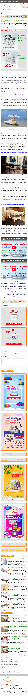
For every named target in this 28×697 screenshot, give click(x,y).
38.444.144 (15, 288)
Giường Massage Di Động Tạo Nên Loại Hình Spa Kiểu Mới (13, 21)
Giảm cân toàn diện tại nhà (6, 667)
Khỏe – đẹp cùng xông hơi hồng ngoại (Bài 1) (9, 662)
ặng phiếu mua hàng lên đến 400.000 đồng (12, 550)
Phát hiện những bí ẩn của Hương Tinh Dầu (9, 666)
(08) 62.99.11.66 (9, 288)
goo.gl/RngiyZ (11, 72)
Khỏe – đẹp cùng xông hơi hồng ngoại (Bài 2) (9, 664)
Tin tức (13, 1)
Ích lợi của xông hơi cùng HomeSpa (8, 659)
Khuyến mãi (17, 1)
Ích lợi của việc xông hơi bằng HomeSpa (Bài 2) (10, 661)
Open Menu (1, 1)
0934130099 (25, 7)
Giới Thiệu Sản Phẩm (12, 13)
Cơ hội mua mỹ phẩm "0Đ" (8, 549)
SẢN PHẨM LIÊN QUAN (7, 555)
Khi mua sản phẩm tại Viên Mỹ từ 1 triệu (11, 455)
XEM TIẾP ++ (24, 565)
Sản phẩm (9, 1)
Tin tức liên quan (6, 612)
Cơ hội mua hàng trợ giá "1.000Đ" (9, 544)
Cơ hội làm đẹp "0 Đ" (6, 453)
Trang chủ (5, 1)
